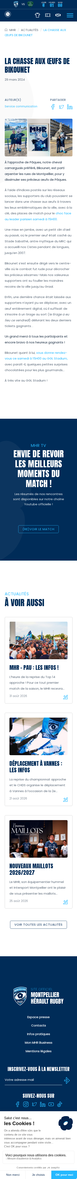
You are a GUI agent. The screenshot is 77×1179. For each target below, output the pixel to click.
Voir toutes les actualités (38, 924)
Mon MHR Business (38, 1042)
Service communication (21, 106)
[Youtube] (51, 1104)
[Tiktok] (59, 1104)
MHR (12, 30)
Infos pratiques (38, 1034)
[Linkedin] (69, 106)
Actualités (29, 30)
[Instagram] (26, 1104)
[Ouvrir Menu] (70, 15)
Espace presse (38, 1017)
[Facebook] (53, 106)
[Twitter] (61, 106)
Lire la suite (65, 697)
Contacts (38, 1025)
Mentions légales (39, 1051)
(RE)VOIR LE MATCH (38, 529)
